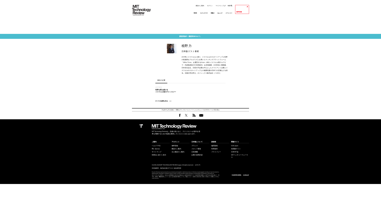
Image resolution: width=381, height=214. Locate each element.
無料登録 (239, 12)
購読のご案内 (200, 5)
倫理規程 (214, 146)
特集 (213, 13)
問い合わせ (156, 149)
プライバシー (216, 152)
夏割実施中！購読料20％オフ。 (190, 36)
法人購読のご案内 (178, 152)
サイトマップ (156, 152)
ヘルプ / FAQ (156, 146)
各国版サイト (236, 149)
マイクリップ (220, 5)
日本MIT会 (234, 152)
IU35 (195, 13)
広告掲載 (194, 152)
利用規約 (214, 149)
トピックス (204, 13)
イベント (229, 13)
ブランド (194, 146)
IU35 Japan (234, 146)
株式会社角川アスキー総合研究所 (170, 168)
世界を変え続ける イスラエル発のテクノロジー (165, 91)
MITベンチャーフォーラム (239, 156)
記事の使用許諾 (197, 155)
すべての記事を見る (161, 101)
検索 (229, 5)
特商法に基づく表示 (159, 155)
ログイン (210, 5)
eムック (220, 13)
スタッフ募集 (196, 149)
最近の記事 (161, 80)
